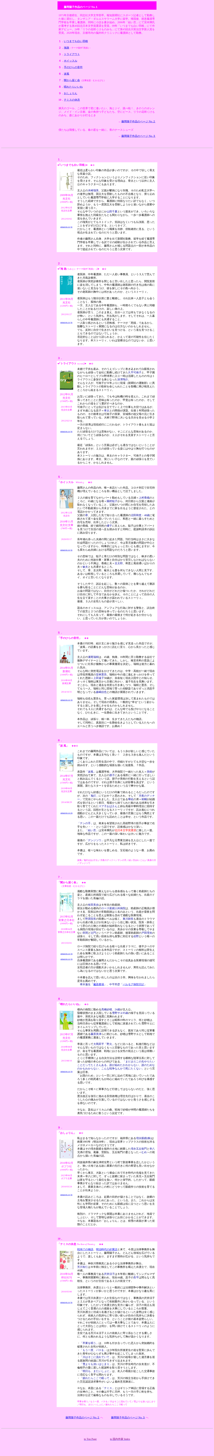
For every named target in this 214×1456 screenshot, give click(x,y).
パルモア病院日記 (133, 984)
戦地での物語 (85, 1249)
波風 (66, 73)
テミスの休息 (72, 99)
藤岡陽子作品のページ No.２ (138, 121)
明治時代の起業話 (106, 1249)
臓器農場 (98, 984)
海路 (66, 47)
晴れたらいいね (73, 86)
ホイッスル (70, 60)
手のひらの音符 (73, 67)
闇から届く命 (72, 80)
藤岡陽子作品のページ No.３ (138, 136)
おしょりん (70, 93)
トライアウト (72, 54)
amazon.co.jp (66, 227)
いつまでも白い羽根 (76, 41)
